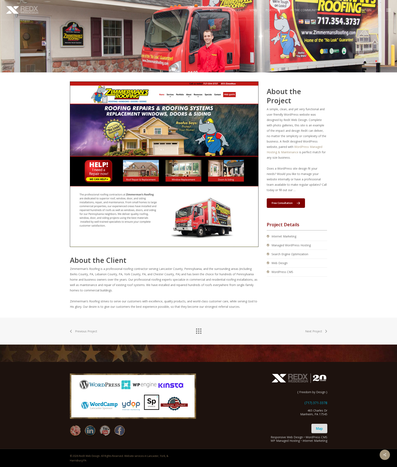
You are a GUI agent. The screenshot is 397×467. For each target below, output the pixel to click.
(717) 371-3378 (316, 403)
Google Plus (75, 431)
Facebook (119, 431)
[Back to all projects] (198, 330)
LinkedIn (90, 431)
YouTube (105, 431)
